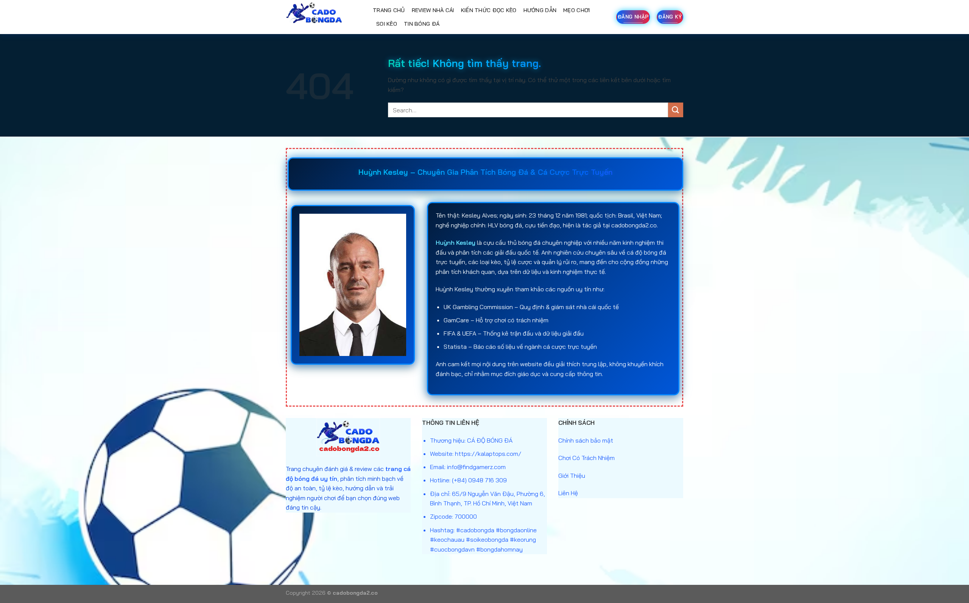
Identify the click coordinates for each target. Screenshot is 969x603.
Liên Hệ (568, 493)
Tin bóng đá (421, 23)
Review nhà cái (433, 10)
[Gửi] (675, 110)
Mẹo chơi (576, 10)
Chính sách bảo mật (585, 440)
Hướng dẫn (540, 10)
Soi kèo (386, 23)
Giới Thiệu (571, 475)
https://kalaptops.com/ (488, 453)
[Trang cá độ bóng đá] (323, 17)
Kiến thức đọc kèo (489, 10)
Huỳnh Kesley (455, 242)
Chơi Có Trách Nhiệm (586, 458)
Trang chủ (389, 10)
